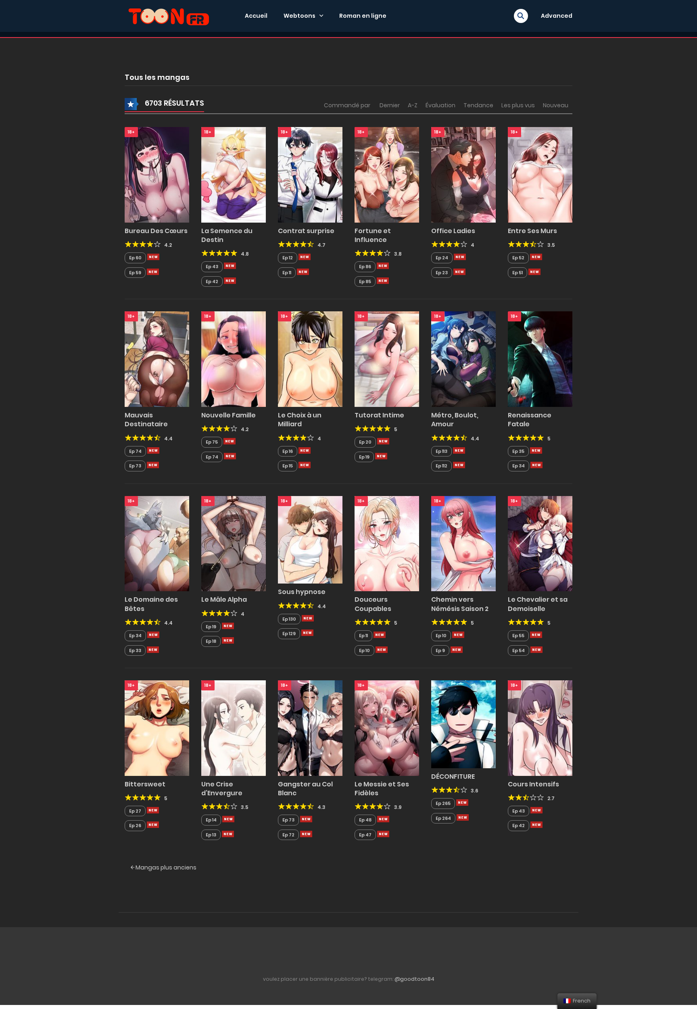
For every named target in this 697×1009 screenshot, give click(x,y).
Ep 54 (518, 650)
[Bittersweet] (157, 727)
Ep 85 (365, 281)
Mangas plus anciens (165, 867)
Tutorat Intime (379, 415)
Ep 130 (289, 619)
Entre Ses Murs (532, 231)
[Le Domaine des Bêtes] (157, 543)
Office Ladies (453, 231)
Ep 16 (287, 451)
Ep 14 (211, 820)
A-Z (412, 105)
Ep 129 (289, 633)
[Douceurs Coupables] (387, 543)
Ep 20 (365, 442)
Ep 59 (135, 272)
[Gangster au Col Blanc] (310, 727)
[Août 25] (458, 635)
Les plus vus (518, 105)
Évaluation (440, 105)
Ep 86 (365, 266)
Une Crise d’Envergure (221, 789)
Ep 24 (442, 257)
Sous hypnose (302, 591)
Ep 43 (212, 266)
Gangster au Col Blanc (305, 789)
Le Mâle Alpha (224, 599)
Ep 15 (287, 466)
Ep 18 (211, 641)
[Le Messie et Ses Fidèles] (387, 727)
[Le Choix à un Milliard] (310, 359)
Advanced (556, 16)
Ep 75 (212, 442)
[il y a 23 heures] (153, 257)
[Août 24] (462, 802)
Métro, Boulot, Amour (454, 420)
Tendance (478, 105)
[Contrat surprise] (310, 174)
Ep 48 (365, 820)
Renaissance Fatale (529, 420)
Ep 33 (135, 650)
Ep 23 (442, 272)
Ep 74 (135, 451)
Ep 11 (286, 272)
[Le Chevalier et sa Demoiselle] (540, 543)
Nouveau (555, 105)
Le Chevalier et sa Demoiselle (538, 604)
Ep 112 (441, 466)
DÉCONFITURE (453, 776)
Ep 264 (443, 818)
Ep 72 (288, 835)
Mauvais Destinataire (146, 420)
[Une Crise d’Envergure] (233, 727)
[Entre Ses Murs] (540, 174)
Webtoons (299, 16)
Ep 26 (135, 825)
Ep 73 (135, 466)
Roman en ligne (362, 16)
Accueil (256, 16)
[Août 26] (536, 450)
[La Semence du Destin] (233, 174)
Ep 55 (518, 635)
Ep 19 (364, 457)
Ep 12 (287, 257)
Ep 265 (443, 803)
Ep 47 (365, 835)
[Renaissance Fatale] (540, 359)
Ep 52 (518, 257)
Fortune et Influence (373, 235)
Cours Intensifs (533, 784)
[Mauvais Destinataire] (157, 359)
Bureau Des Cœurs (156, 231)
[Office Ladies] (463, 174)
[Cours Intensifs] (540, 727)
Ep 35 (518, 451)
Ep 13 (211, 835)
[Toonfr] (169, 15)
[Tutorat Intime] (387, 359)
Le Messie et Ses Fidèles (382, 789)
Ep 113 (441, 451)
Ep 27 (135, 811)
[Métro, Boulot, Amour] (463, 359)
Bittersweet (145, 784)
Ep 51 (517, 272)
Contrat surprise (306, 231)
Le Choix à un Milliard (299, 420)
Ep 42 (212, 281)
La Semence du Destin (227, 235)
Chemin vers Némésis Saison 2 (459, 604)
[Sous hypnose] (310, 539)
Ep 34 (518, 466)
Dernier (390, 105)
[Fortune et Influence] (387, 174)
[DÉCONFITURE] (463, 724)
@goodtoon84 (414, 979)
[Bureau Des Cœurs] (157, 174)
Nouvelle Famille (228, 415)
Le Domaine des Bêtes (151, 604)
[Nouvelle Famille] (233, 359)
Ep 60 (135, 257)
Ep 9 (440, 650)
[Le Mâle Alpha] (233, 543)
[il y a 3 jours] (229, 441)
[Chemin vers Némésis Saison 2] (463, 543)
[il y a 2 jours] (536, 257)
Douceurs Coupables (373, 604)
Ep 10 (364, 650)
